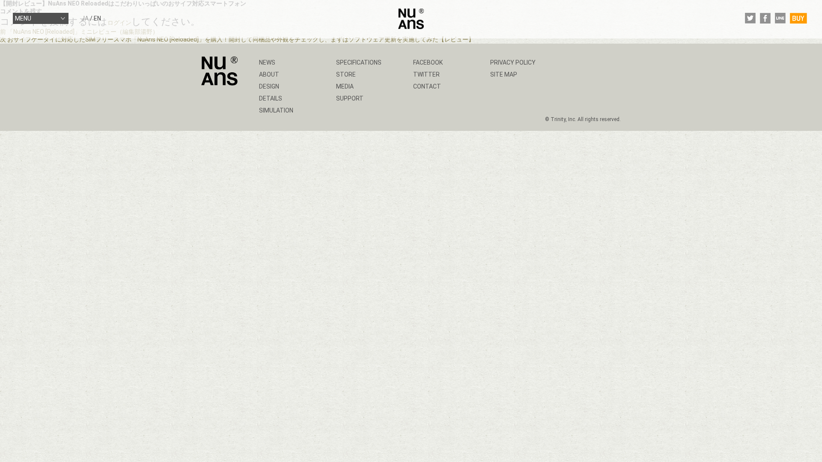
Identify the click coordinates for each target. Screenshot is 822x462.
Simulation (276, 110)
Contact (427, 86)
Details (270, 98)
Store (346, 74)
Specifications (358, 62)
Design (269, 86)
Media (345, 86)
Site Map (503, 74)
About (269, 74)
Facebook (428, 62)
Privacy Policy (513, 62)
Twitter (426, 74)
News (267, 62)
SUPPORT (349, 98)
